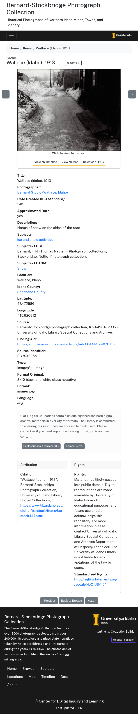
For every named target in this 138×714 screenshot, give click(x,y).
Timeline (48, 677)
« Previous (49, 600)
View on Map (70, 162)
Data (64, 677)
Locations (15, 677)
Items (27, 48)
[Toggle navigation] (11, 35)
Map (32, 677)
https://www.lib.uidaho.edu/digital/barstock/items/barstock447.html (42, 510)
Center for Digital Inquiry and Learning (71, 701)
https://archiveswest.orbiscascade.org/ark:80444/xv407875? (66, 344)
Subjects (47, 669)
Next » (92, 600)
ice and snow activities (35, 240)
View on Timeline (45, 162)
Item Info (71, 62)
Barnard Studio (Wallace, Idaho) (42, 192)
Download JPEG (93, 162)
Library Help (73, 446)
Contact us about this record (39, 446)
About (12, 685)
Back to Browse (71, 600)
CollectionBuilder (123, 631)
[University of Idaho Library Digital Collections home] (114, 620)
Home (14, 48)
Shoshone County (31, 292)
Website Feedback (123, 639)
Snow (21, 268)
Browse (28, 669)
